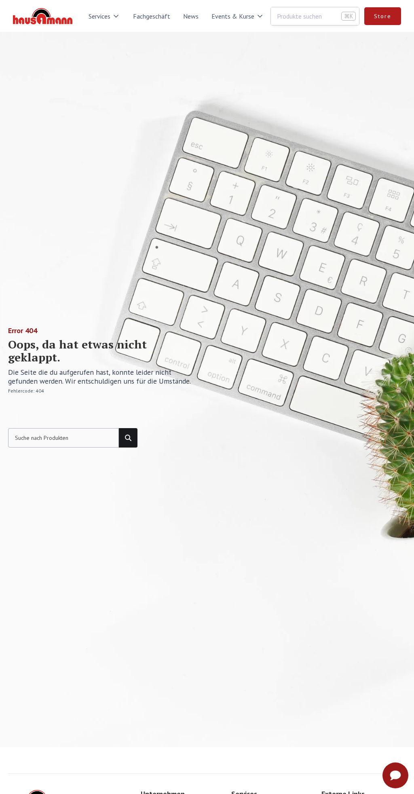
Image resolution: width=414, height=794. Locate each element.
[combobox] (315, 16)
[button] (104, 16)
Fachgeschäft (151, 16)
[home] (42, 16)
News (191, 16)
